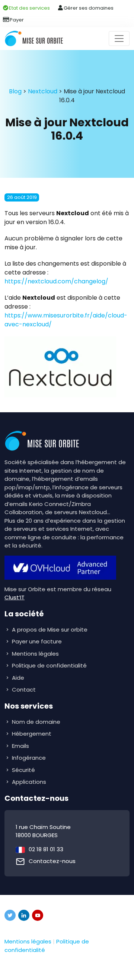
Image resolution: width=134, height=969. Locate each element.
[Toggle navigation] (119, 38)
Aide (18, 678)
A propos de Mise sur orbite (49, 629)
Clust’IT (14, 597)
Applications (30, 782)
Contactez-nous (52, 861)
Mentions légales (35, 653)
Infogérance (29, 758)
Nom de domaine (36, 722)
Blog (15, 91)
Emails (21, 746)
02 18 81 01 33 (46, 849)
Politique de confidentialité (49, 665)
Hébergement (32, 733)
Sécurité (24, 770)
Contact (24, 689)
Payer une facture (37, 641)
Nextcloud (42, 91)
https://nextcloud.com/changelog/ (56, 281)
